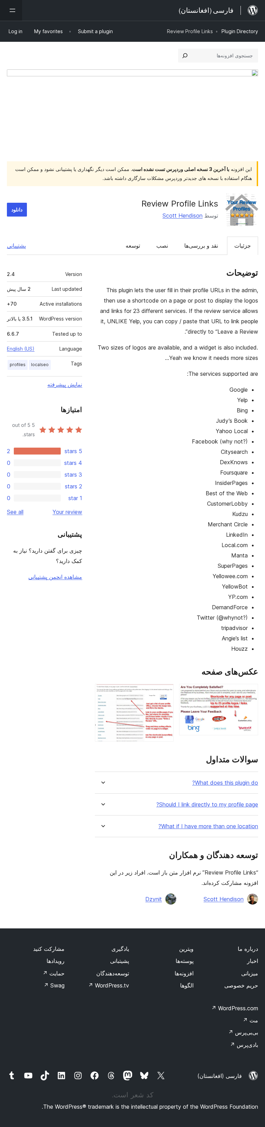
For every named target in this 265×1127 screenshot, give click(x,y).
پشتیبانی (16, 245)
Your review (67, 511)
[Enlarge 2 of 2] (164, 693)
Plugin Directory (240, 31)
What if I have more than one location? (208, 826)
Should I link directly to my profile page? (207, 804)
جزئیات (242, 245)
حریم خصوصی (241, 985)
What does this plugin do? (225, 783)
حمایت (53, 973)
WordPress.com (234, 1008)
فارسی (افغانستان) (219, 1075)
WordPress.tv (108, 985)
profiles (18, 364)
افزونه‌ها (184, 973)
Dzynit (153, 899)
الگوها (187, 985)
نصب (162, 245)
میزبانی (249, 973)
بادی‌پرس (244, 1044)
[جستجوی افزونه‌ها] (185, 56)
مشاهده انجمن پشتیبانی (55, 576)
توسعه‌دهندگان (112, 973)
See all (15, 511)
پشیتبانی (119, 960)
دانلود (16, 209)
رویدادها (56, 960)
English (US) (21, 349)
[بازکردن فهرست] (11, 10)
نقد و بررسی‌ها (201, 245)
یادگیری (120, 948)
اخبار (252, 960)
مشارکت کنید (49, 948)
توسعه (133, 245)
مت (250, 1020)
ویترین (186, 948)
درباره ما (248, 948)
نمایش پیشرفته (64, 384)
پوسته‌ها (185, 960)
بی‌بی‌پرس (243, 1032)
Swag (54, 985)
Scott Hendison (183, 215)
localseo (40, 364)
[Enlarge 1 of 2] (248, 693)
